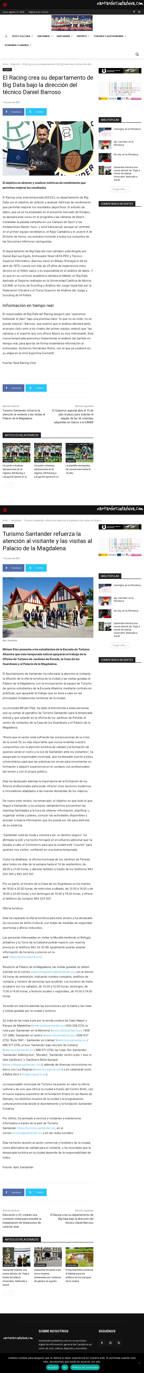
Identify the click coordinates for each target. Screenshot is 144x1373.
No (65, 1367)
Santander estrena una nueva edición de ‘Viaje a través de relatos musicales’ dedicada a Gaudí (127, 173)
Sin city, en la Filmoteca (126, 154)
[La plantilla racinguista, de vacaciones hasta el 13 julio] (79, 452)
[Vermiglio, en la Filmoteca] (105, 132)
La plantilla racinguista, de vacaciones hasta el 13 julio (78, 469)
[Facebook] (134, 12)
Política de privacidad (85, 1367)
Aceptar (53, 1367)
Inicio (5, 64)
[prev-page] (5, 484)
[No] (139, 1363)
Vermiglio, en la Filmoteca (127, 129)
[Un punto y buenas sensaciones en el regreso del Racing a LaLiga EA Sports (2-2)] (16, 452)
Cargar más (118, 189)
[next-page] (11, 484)
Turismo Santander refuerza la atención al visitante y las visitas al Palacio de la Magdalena (24, 414)
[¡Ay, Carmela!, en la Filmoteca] (105, 144)
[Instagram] (110, 1343)
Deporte (15, 64)
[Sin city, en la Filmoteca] (105, 157)
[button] (137, 54)
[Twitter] (139, 12)
